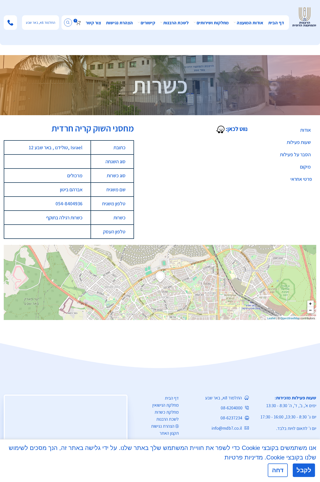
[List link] (217, 398)
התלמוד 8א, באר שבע (40, 22)
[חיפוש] (68, 23)
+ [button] (310, 303)
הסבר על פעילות (295, 154)
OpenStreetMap (290, 318)
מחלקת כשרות (166, 412)
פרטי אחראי (301, 179)
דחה (278, 470)
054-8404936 (69, 203)
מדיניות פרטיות (243, 457)
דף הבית (172, 398)
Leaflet (271, 318)
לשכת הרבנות (167, 419)
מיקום (305, 167)
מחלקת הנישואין (165, 405)
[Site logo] (304, 17)
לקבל (303, 470)
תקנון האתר (169, 433)
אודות (305, 130)
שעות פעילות (299, 142)
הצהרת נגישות (162, 426)
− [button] (310, 310)
